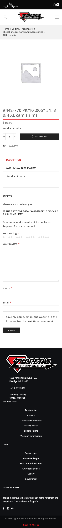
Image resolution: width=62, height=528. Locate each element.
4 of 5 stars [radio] (30, 237)
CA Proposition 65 (31, 468)
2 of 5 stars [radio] (10, 237)
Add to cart (40, 136)
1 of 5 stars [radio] (4, 237)
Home (6, 28)
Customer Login (31, 458)
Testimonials (31, 410)
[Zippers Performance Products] (31, 364)
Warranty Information (31, 436)
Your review (11, 243)
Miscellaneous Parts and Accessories (23, 31)
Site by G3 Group (31, 524)
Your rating (11, 233)
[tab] (13, 160)
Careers (31, 415)
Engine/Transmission (23, 28)
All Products (9, 35)
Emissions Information (31, 463)
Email (7, 302)
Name (7, 288)
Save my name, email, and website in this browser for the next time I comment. (32, 319)
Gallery (31, 473)
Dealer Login (31, 453)
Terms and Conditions (31, 420)
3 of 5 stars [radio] (19, 237)
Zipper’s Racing (31, 430)
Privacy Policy (31, 425)
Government (31, 478)
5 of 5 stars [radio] (43, 237)
